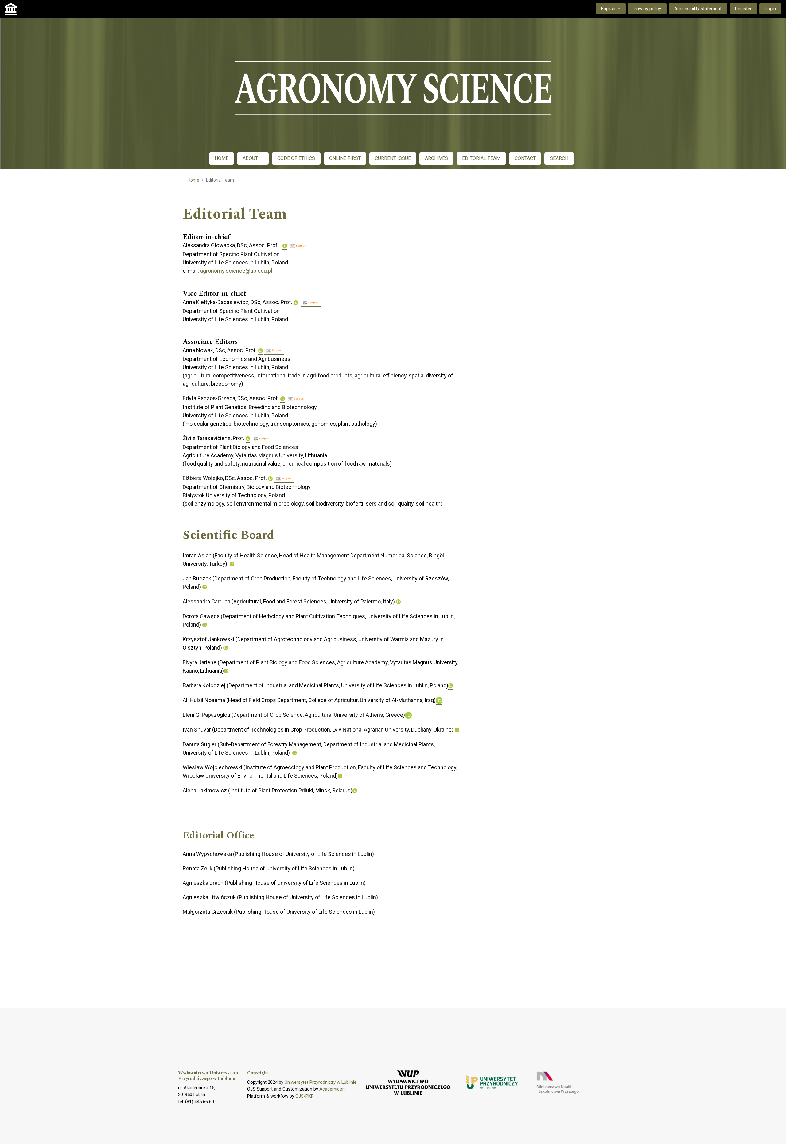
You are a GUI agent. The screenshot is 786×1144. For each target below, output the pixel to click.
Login (770, 8)
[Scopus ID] (298, 245)
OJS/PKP (304, 1096)
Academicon (332, 1089)
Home (193, 180)
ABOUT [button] (251, 158)
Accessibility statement (698, 8)
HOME (221, 158)
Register (743, 8)
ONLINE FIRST (345, 158)
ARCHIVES (436, 158)
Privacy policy (647, 8)
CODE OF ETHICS (296, 158)
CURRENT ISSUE (393, 158)
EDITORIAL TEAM (481, 158)
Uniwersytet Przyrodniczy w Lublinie (320, 1082)
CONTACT (525, 158)
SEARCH (559, 158)
